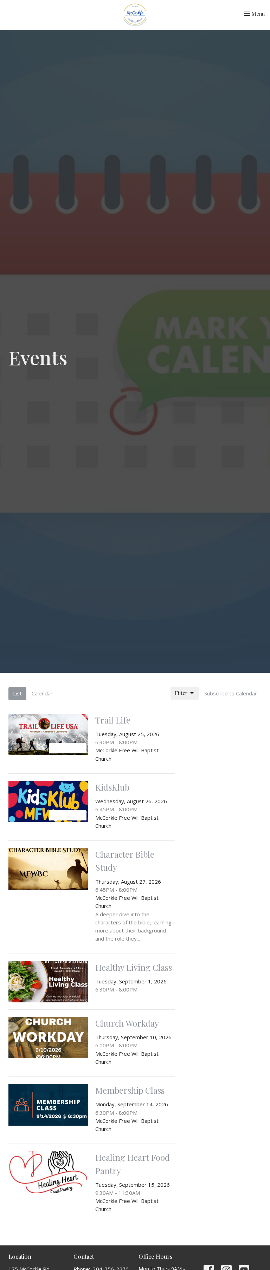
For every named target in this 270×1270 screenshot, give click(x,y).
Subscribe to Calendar (230, 693)
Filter (181, 692)
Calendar (42, 693)
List (17, 693)
